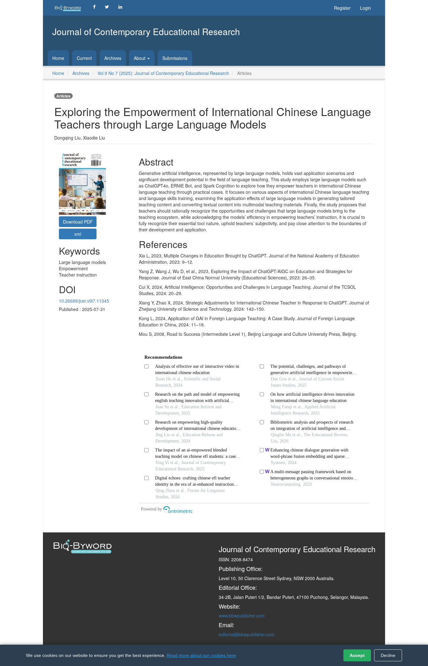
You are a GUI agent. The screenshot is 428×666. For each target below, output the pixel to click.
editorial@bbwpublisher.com (246, 634)
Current (84, 58)
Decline (388, 655)
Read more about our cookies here (201, 655)
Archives (112, 58)
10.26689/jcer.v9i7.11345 (84, 301)
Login (365, 8)
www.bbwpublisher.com (242, 615)
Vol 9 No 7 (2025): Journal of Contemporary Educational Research (163, 73)
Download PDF (78, 222)
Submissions (174, 58)
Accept (357, 655)
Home (58, 58)
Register (342, 8)
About (140, 58)
